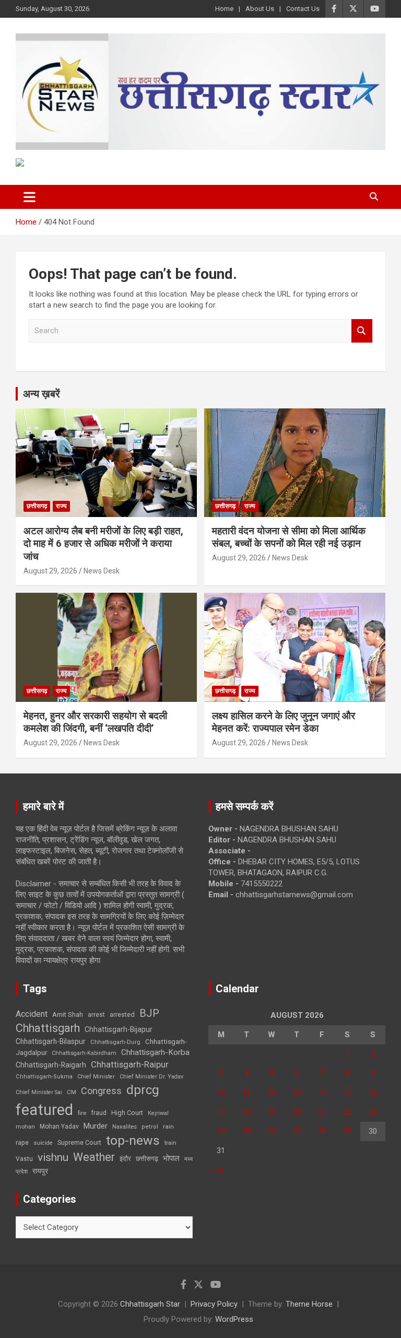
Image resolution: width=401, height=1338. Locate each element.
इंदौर (125, 1159)
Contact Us (303, 9)
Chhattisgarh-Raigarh (51, 1065)
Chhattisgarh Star (150, 1304)
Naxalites (124, 1126)
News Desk (102, 571)
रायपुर (40, 1171)
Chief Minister (96, 1076)
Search (361, 331)
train (170, 1143)
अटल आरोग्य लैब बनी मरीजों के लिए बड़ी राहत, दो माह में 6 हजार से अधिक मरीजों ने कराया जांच (103, 543)
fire (82, 1113)
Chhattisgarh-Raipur (130, 1064)
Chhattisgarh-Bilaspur (51, 1041)
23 (373, 1112)
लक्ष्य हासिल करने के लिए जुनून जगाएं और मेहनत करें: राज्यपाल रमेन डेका (283, 722)
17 (221, 1112)
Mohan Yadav (59, 1126)
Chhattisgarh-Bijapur (118, 1029)
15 (347, 1092)
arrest (96, 1014)
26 (271, 1131)
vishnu (53, 1157)
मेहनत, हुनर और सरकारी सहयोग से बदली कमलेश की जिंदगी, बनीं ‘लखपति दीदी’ (95, 722)
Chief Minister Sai (39, 1092)
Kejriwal (158, 1113)
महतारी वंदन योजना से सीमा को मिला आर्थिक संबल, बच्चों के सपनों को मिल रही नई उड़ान (288, 537)
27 (296, 1131)
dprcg (142, 1090)
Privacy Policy (214, 1304)
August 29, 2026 (50, 571)
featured (44, 1110)
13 (296, 1092)
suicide (43, 1143)
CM (71, 1092)
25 (246, 1131)
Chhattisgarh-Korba (155, 1052)
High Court (127, 1113)
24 (221, 1131)
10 (221, 1092)
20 (296, 1112)
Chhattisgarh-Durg (115, 1042)
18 (246, 1112)
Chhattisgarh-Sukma (44, 1076)
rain (168, 1126)
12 (271, 1092)
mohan (25, 1126)
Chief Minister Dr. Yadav (151, 1076)
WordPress (234, 1319)
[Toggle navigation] (29, 197)
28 (322, 1131)
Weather (94, 1157)
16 (373, 1092)
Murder (96, 1126)
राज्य (61, 506)
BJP (149, 1013)
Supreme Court (79, 1142)
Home (224, 9)
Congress (101, 1090)
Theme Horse (309, 1304)
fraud (99, 1113)
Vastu (24, 1159)
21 (322, 1112)
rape (22, 1142)
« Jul (216, 1170)
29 (347, 1131)
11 (246, 1092)
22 (347, 1112)
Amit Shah (67, 1014)
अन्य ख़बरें (41, 394)
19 (271, 1112)
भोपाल (171, 1158)
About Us (259, 9)
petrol (149, 1126)
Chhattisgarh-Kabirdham (84, 1053)
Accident (32, 1014)
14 (322, 1092)
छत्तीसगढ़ (147, 1159)
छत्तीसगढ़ (37, 506)
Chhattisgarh (48, 1028)
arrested (122, 1014)
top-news (133, 1140)
